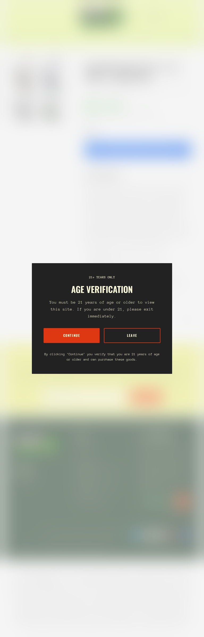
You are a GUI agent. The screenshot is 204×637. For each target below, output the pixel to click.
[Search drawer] (177, 16)
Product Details (107, 174)
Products (109, 88)
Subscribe (146, 397)
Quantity (91, 131)
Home (90, 88)
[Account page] (184, 16)
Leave (132, 335)
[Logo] (102, 16)
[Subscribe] (182, 501)
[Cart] (190, 16)
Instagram (23, 480)
